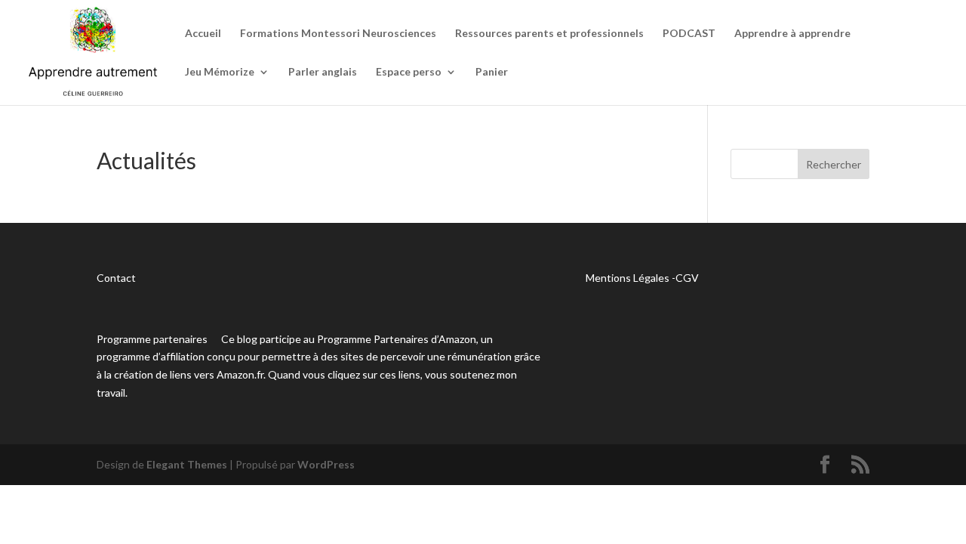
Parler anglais (322, 72)
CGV (687, 277)
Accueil (203, 33)
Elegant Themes (186, 464)
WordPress (326, 464)
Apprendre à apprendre (792, 33)
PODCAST (689, 33)
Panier (491, 72)
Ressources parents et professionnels (549, 33)
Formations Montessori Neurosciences (338, 33)
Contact (116, 277)
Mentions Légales (627, 277)
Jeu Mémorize (219, 72)
